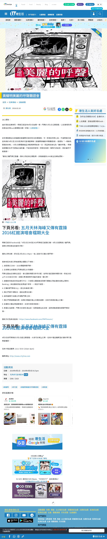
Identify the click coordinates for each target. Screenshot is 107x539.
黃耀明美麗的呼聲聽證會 (30, 387)
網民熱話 (41, 519)
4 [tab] (55, 23)
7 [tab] (49, 25)
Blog (46, 4)
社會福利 (73, 512)
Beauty (38, 4)
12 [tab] (59, 25)
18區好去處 (101, 20)
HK (16, 4)
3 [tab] (53, 23)
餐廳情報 (56, 512)
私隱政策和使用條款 (59, 530)
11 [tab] (57, 25)
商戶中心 (80, 4)
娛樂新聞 (51, 15)
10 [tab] (55, 25)
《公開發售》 (33, 128)
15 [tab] (54, 28)
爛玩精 (8, 108)
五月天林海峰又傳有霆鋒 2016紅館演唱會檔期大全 (36, 230)
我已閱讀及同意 (86, 530)
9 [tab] (53, 25)
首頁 (4, 102)
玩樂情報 (12, 102)
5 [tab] (57, 23)
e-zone (54, 4)
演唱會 (7, 20)
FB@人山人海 (10, 222)
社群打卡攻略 (70, 4)
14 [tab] (52, 28)
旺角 (25, 374)
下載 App (91, 4)
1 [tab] (49, 23)
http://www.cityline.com (20, 356)
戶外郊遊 (64, 512)
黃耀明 (6, 387)
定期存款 (59, 15)
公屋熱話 (42, 15)
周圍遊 (90, 20)
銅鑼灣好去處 (73, 509)
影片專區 (81, 20)
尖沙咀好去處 (61, 509)
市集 (48, 509)
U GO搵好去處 (98, 8)
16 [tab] (56, 28)
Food (30, 4)
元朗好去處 (84, 509)
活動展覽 (22, 102)
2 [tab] (51, 23)
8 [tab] (51, 25)
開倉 (53, 509)
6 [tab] (59, 23)
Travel (23, 4)
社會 (50, 512)
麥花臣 (15, 387)
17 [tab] (58, 28)
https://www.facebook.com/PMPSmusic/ (36, 319)
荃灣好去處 (94, 509)
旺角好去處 (42, 512)
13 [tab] (50, 28)
